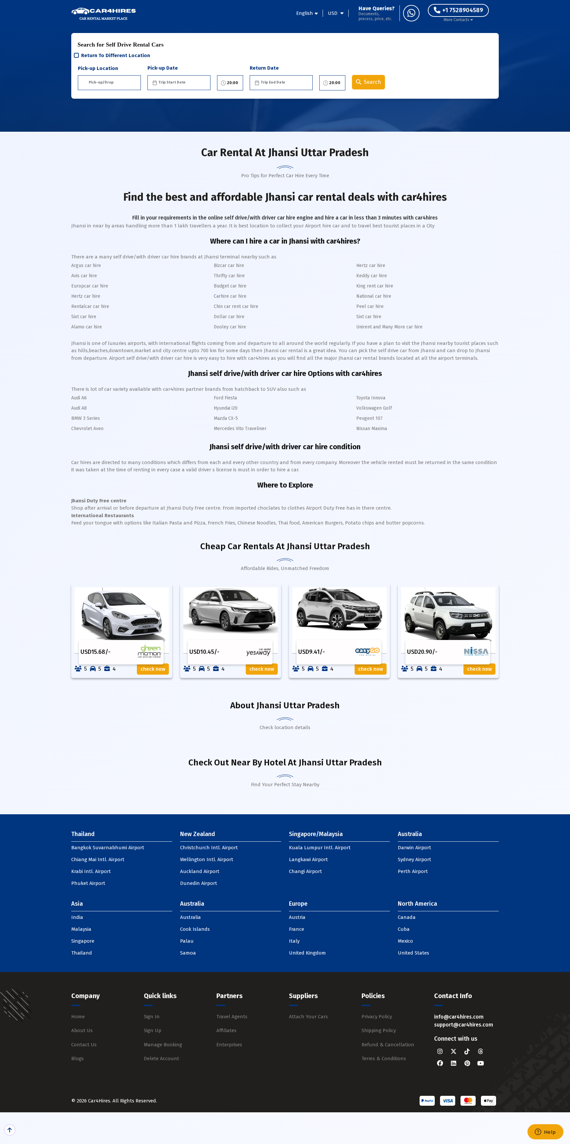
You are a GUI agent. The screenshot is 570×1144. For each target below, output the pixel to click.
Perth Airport (413, 871)
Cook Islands (195, 929)
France (296, 929)
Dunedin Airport (198, 883)
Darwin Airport (414, 848)
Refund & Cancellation (388, 1045)
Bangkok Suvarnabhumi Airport (107, 848)
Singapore (82, 941)
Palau (187, 941)
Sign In (152, 1017)
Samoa (188, 953)
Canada (407, 917)
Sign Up (152, 1030)
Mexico (405, 941)
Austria (297, 917)
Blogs (77, 1058)
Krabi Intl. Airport (91, 871)
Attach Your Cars (308, 1017)
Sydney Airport (414, 859)
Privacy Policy (377, 1017)
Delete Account (161, 1058)
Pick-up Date (162, 68)
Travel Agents (231, 1017)
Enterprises (229, 1045)
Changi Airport (305, 871)
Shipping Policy (379, 1030)
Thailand (81, 953)
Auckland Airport (199, 871)
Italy (294, 941)
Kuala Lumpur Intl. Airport (320, 848)
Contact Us (84, 1045)
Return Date (264, 68)
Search (372, 82)
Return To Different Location (115, 55)
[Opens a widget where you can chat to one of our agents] (545, 1132)
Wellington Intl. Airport (206, 859)
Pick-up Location (98, 68)
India (77, 917)
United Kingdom (307, 953)
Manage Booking (163, 1045)
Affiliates (226, 1030)
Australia (190, 917)
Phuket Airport (88, 883)
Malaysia (81, 929)
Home (78, 1017)
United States (413, 953)
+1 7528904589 (462, 10)
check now (153, 669)
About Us (82, 1030)
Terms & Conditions (384, 1058)
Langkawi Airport (308, 859)
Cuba (404, 929)
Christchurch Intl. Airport (209, 848)
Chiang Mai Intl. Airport (97, 859)
